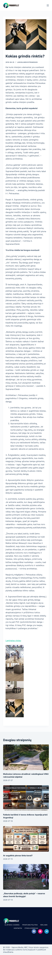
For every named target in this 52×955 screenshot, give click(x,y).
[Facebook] (34, 931)
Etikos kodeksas (31, 928)
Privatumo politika (30, 925)
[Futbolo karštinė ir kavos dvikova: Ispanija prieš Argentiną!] (26, 798)
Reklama (43, 925)
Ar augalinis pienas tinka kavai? (18, 855)
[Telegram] (46, 931)
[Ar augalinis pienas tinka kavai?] (26, 839)
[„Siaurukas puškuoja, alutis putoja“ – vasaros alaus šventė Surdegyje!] (26, 877)
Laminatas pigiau (13, 640)
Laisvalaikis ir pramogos (27, 62)
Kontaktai (18, 928)
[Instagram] (40, 931)
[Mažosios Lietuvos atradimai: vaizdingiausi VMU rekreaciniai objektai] (26, 757)
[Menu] (48, 5)
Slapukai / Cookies (12, 925)
